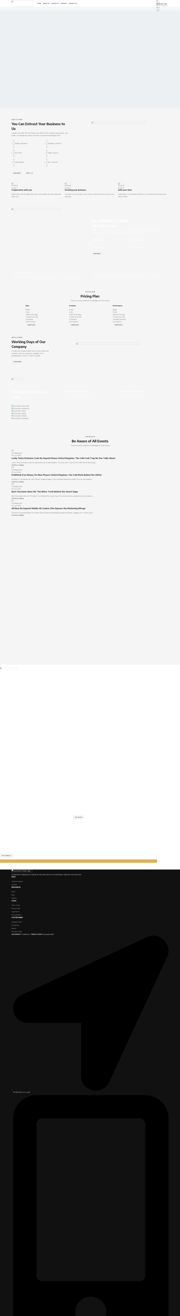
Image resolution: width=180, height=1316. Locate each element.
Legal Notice (15, 911)
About (13, 891)
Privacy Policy (16, 908)
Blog (13, 895)
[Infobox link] (90, 3)
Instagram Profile (17, 922)
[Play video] (122, 350)
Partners (14, 898)
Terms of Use (16, 905)
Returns (14, 928)
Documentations (16, 915)
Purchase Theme (17, 931)
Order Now (31, 325)
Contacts (14, 884)
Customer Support (17, 881)
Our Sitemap (15, 925)
